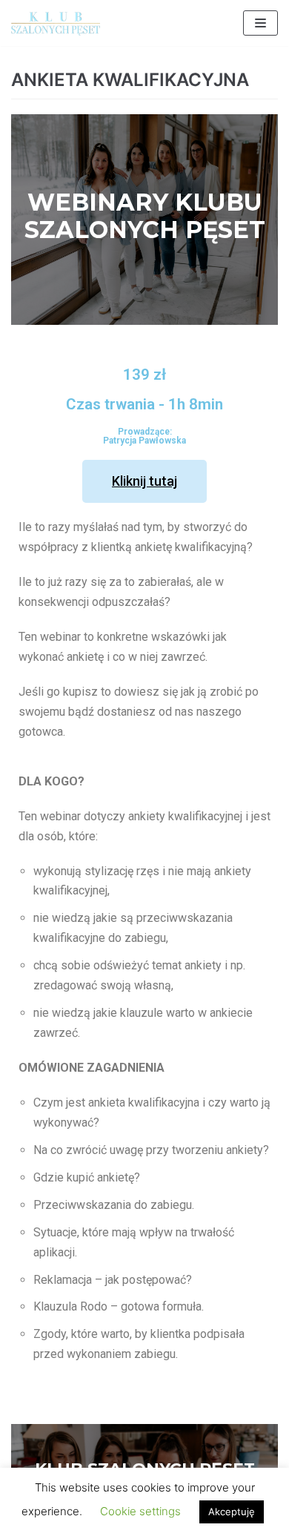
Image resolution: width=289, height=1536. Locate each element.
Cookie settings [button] (140, 1511)
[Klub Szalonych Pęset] (55, 23)
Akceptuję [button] (231, 1511)
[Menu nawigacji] (260, 23)
